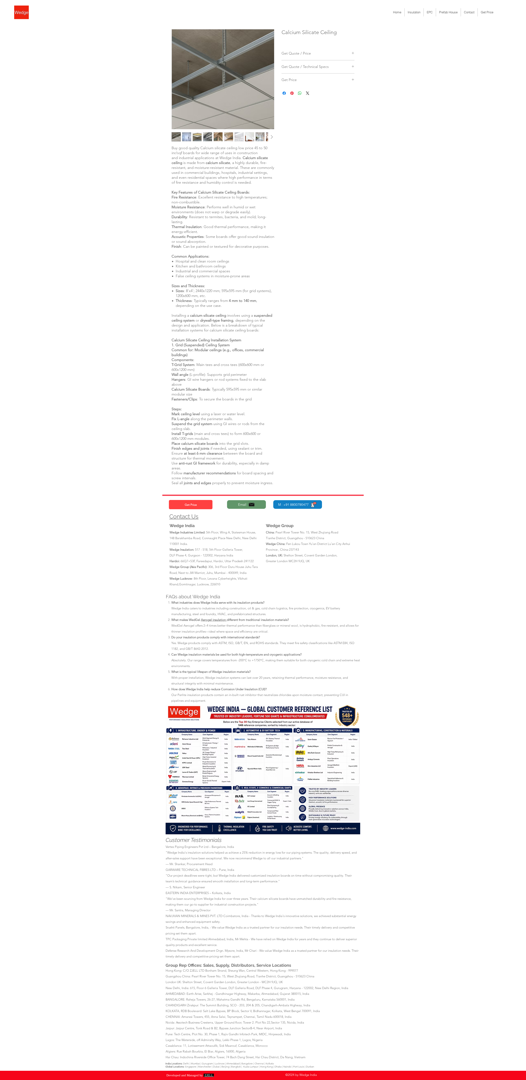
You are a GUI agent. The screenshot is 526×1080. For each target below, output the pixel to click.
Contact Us (183, 516)
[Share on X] (307, 93)
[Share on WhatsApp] (299, 93)
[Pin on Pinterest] (292, 93)
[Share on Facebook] (284, 93)
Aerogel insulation (214, 620)
